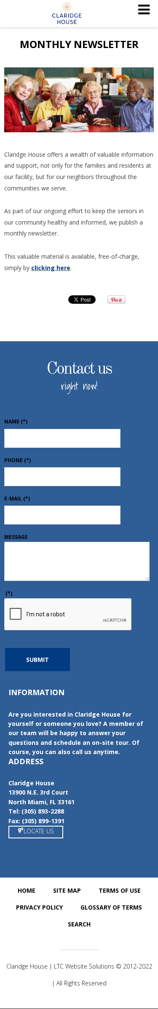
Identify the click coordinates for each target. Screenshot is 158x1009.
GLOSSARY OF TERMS (111, 907)
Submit (37, 660)
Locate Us (39, 831)
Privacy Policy (39, 907)
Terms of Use (120, 890)
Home (26, 890)
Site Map (67, 890)
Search (79, 924)
